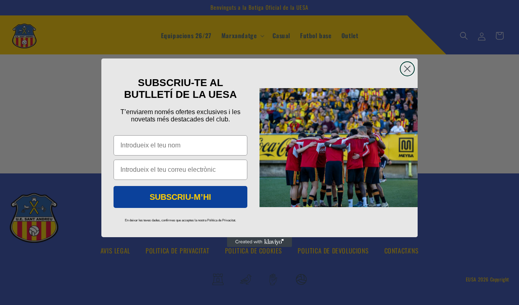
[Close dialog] (407, 69)
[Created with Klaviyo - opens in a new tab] (259, 242)
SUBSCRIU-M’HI (180, 197)
